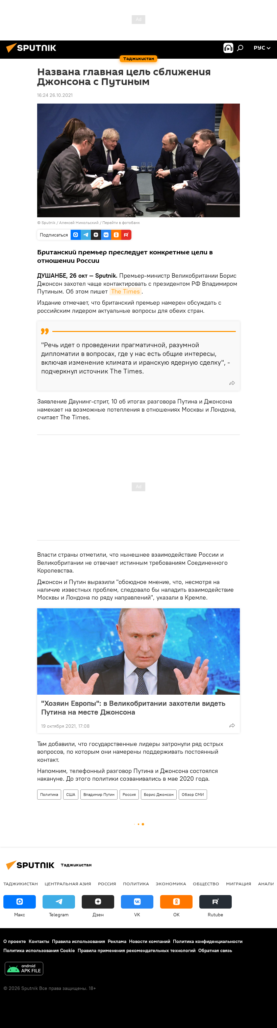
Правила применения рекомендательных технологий (137, 950)
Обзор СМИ (193, 794)
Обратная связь (215, 950)
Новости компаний (149, 941)
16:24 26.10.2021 (55, 95)
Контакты (39, 941)
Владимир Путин (99, 794)
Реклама (117, 941)
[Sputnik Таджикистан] (33, 54)
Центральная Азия (68, 884)
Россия (129, 794)
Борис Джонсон (159, 794)
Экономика (171, 884)
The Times (125, 291)
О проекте (14, 941)
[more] (232, 383)
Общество (206, 884)
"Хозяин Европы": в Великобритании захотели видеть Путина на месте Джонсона (133, 707)
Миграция (238, 884)
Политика (49, 794)
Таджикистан (20, 884)
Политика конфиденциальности (208, 941)
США (70, 794)
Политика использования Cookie (39, 950)
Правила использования (78, 941)
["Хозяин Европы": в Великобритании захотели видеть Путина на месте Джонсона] (138, 651)
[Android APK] (24, 969)
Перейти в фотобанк (121, 222)
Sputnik (49, 222)
